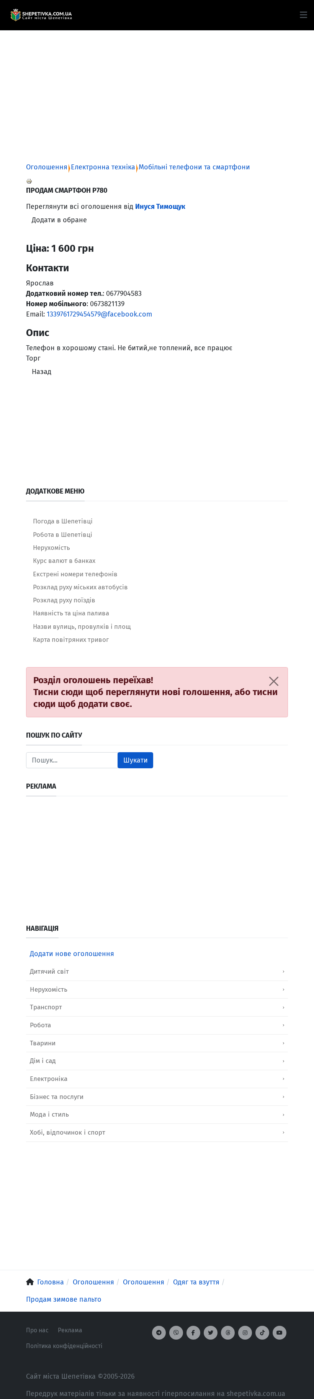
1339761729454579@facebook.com (99, 314)
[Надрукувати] (29, 181)
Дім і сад (43, 1061)
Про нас (37, 1330)
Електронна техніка (103, 167)
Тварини (43, 1043)
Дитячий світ (49, 972)
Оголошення (46, 167)
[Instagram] (245, 1333)
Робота (40, 1025)
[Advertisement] (157, 84)
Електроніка (48, 1079)
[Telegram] (159, 1333)
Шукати (135, 760)
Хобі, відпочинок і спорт (67, 1132)
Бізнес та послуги (56, 1097)
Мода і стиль (49, 1114)
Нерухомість (48, 990)
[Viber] (176, 1333)
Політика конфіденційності (64, 1346)
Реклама (70, 1330)
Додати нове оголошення (72, 954)
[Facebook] (193, 1333)
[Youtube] (279, 1333)
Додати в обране (59, 220)
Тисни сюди (58, 692)
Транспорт (46, 1007)
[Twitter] (211, 1333)
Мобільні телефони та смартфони (194, 167)
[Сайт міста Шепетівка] (41, 15)
